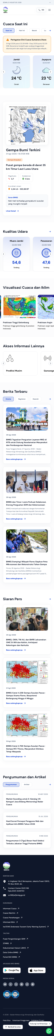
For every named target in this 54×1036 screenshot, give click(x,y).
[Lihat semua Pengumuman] (49, 785)
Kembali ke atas (14, 1027)
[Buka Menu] (49, 10)
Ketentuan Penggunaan (21, 1020)
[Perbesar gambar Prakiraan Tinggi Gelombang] (32, 298)
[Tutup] (49, 1024)
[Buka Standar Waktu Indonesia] (50, 2)
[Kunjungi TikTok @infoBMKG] (27, 984)
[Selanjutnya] (50, 72)
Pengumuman (11, 784)
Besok (34, 30)
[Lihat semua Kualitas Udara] (49, 232)
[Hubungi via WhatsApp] (49, 1031)
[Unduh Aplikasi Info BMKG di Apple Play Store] (39, 970)
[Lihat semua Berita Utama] (49, 399)
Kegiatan (21, 399)
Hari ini (22, 30)
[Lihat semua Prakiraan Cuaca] (49, 31)
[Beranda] (5, 10)
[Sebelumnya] (4, 72)
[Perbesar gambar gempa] (43, 109)
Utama (8, 399)
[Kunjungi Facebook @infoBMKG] (11, 984)
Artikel (26, 784)
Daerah (36, 399)
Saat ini (9, 30)
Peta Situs (7, 1020)
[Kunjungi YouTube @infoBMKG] (5, 984)
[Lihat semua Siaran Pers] (49, 599)
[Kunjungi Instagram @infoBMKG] (22, 984)
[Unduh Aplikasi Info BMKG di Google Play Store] (14, 970)
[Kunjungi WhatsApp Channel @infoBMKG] (33, 984)
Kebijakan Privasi (37, 1020)
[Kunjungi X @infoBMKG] (16, 984)
